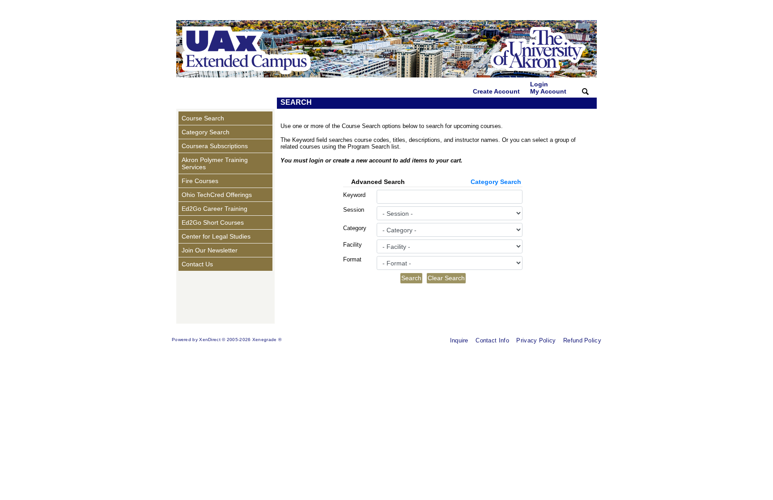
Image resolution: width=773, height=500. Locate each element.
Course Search (203, 118)
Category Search (205, 132)
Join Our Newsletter (210, 250)
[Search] (585, 91)
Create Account (496, 91)
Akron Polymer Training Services (215, 163)
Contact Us (197, 264)
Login (548, 88)
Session (353, 209)
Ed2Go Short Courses (213, 222)
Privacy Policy (536, 340)
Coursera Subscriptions (215, 146)
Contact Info (492, 340)
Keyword (354, 195)
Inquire (459, 340)
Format (352, 259)
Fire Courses (200, 180)
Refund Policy (582, 340)
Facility (352, 244)
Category (354, 228)
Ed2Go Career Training (214, 208)
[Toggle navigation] (184, 103)
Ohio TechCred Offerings (217, 194)
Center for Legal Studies (216, 236)
